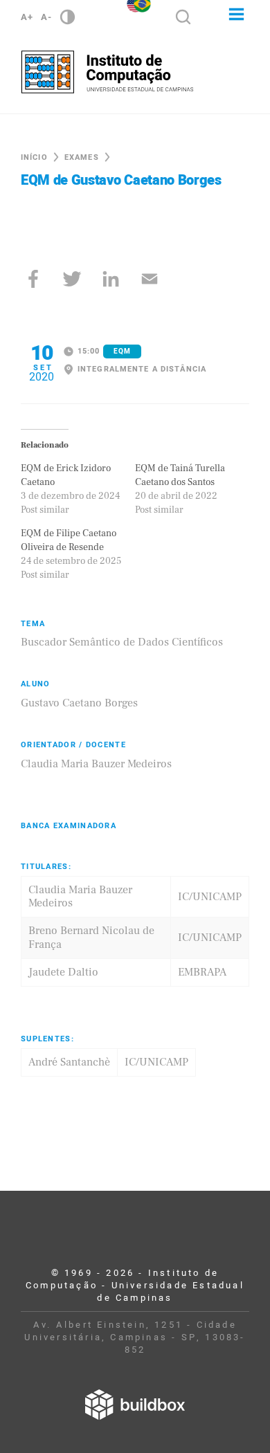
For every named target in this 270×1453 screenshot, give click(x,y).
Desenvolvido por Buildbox (135, 1404)
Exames (81, 157)
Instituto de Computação (107, 72)
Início (34, 157)
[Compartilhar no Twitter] (72, 278)
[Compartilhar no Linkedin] (110, 278)
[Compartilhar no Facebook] (33, 278)
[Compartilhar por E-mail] (149, 278)
